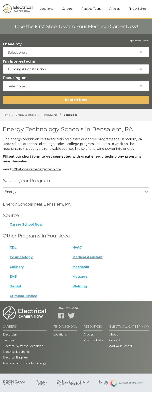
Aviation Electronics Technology (25, 363)
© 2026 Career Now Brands (14, 382)
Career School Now (26, 224)
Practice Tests (91, 8)
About (113, 334)
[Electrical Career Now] (17, 9)
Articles (114, 8)
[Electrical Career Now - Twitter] (71, 315)
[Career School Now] (129, 383)
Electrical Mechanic (16, 352)
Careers (67, 8)
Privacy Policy (41, 382)
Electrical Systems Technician (23, 346)
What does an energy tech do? (36, 169)
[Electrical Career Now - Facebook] (61, 315)
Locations (46, 8)
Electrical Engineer (16, 357)
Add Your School (120, 346)
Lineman (9, 340)
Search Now (76, 100)
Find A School (137, 8)
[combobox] (76, 52)
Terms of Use (103, 382)
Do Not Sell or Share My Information (73, 382)
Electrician (10, 334)
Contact (114, 340)
